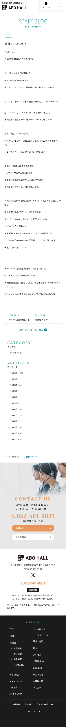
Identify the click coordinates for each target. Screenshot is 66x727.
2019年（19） (16, 409)
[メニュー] (59, 5)
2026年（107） (16, 373)
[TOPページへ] (14, 7)
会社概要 (17, 704)
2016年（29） (16, 427)
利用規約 (28, 704)
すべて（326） (16, 352)
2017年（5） (15, 421)
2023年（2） (15, 391)
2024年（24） (16, 384)
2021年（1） (15, 397)
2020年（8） (15, 403)
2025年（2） (15, 379)
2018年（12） (16, 415)
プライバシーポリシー (44, 704)
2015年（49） (16, 433)
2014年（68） (16, 439)
